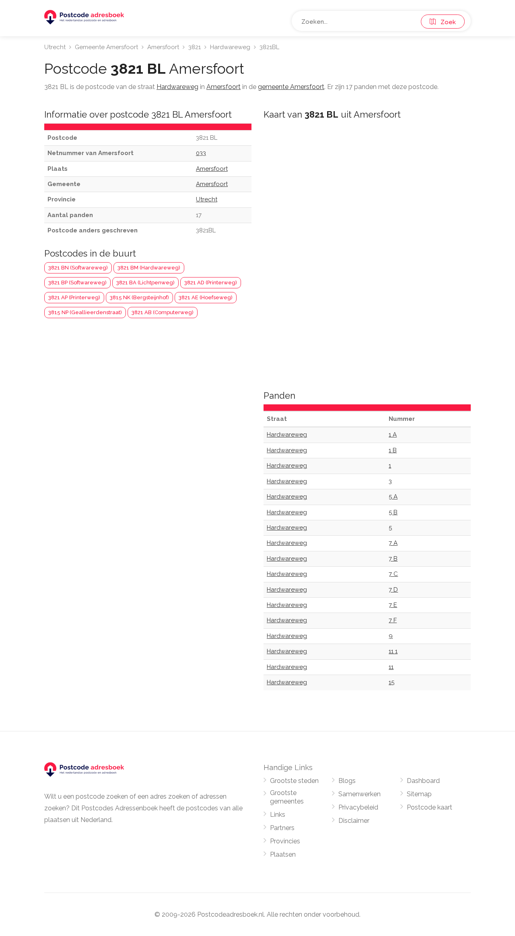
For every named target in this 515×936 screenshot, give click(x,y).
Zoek (446, 22)
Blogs (347, 781)
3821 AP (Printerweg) (74, 297)
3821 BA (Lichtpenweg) (145, 283)
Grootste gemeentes (287, 797)
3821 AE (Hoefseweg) (206, 297)
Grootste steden (294, 781)
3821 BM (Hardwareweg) (148, 268)
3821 (194, 47)
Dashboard (423, 781)
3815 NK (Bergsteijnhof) (139, 297)
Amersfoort (163, 47)
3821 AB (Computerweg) (163, 312)
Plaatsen (283, 854)
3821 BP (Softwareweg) (77, 283)
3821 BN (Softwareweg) (78, 268)
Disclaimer (353, 820)
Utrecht (55, 47)
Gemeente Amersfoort (106, 47)
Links (277, 814)
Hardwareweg (230, 47)
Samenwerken (359, 794)
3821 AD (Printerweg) (210, 283)
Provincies (285, 841)
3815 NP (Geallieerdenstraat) (85, 312)
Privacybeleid (358, 807)
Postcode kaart (429, 807)
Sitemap (419, 794)
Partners (282, 828)
